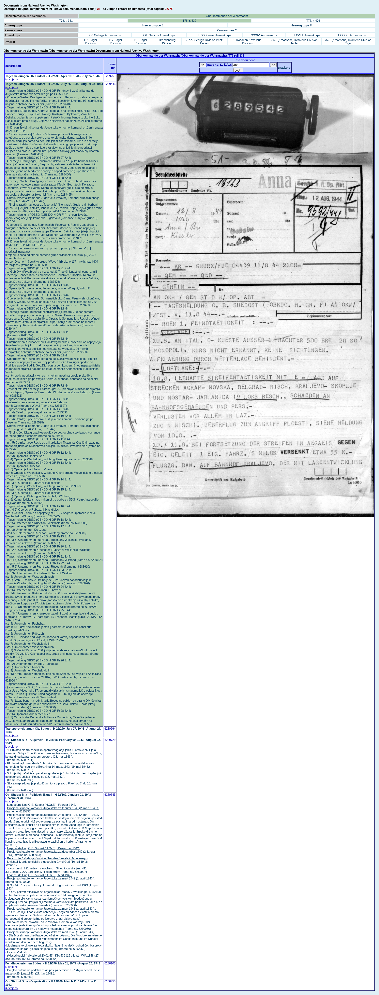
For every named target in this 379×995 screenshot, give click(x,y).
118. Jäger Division (140, 41)
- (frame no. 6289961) (50, 852)
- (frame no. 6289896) (52, 808)
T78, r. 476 (313, 20)
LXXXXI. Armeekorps (352, 35)
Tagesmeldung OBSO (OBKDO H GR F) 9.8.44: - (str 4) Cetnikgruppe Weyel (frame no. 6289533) (37, 410)
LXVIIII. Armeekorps (307, 35)
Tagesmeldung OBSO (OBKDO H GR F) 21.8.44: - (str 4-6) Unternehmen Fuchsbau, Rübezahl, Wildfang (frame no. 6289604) (54, 558)
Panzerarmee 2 (227, 30)
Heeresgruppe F (301, 25)
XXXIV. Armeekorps (264, 35)
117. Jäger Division (115, 41)
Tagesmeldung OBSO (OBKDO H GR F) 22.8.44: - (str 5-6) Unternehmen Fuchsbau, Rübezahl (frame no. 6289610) (47, 564)
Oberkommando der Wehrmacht (227, 16)
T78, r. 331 (66, 20)
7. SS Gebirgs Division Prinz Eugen (204, 41)
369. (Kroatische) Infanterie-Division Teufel (294, 41)
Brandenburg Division (167, 41)
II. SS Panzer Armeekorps (214, 35)
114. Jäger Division (90, 41)
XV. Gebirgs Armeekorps (105, 35)
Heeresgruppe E (152, 25)
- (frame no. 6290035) (50, 878)
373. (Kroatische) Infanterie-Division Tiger (348, 41)
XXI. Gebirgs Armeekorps (158, 35)
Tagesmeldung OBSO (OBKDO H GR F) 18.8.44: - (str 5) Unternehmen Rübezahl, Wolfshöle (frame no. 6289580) (46, 521)
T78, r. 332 (189, 20)
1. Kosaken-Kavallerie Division (247, 41)
